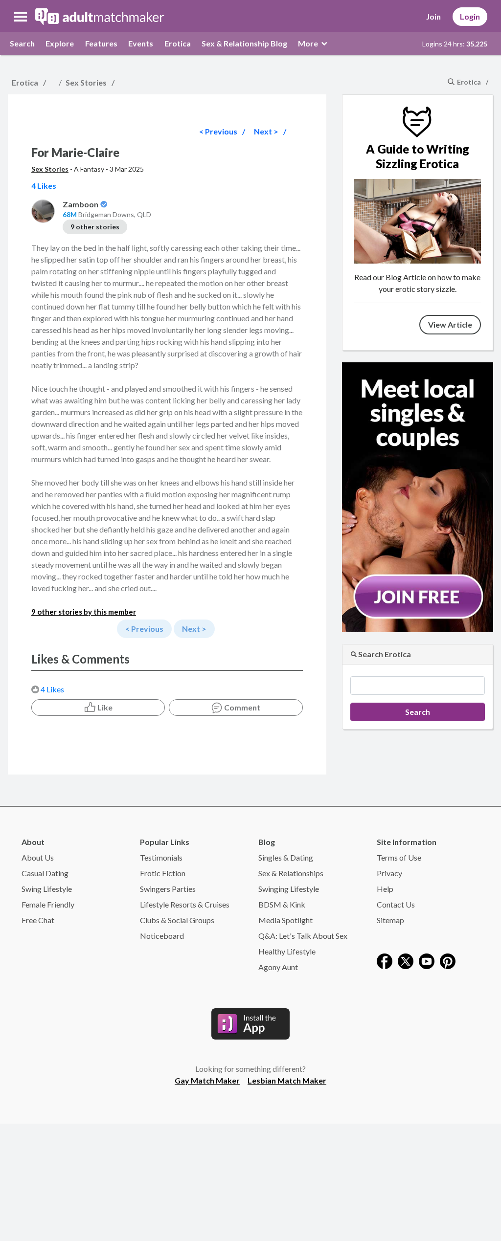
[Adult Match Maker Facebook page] (384, 960)
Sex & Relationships (290, 873)
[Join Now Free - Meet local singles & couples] (417, 496)
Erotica (177, 43)
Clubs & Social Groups (177, 920)
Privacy (389, 873)
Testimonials (161, 857)
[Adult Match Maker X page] (405, 960)
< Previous (218, 131)
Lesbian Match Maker (287, 1080)
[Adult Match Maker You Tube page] (426, 960)
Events (140, 43)
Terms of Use (399, 857)
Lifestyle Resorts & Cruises (184, 904)
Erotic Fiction (162, 873)
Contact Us (396, 904)
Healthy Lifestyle (287, 951)
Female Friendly (48, 904)
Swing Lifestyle (47, 888)
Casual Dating (45, 873)
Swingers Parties (168, 888)
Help (385, 888)
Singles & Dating (285, 857)
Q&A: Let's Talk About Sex (302, 935)
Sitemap (390, 920)
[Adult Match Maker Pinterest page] (447, 960)
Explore (60, 43)
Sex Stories (86, 82)
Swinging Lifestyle (288, 888)
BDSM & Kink (281, 904)
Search (22, 43)
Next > (266, 131)
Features (101, 43)
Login (470, 16)
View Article (450, 324)
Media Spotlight (285, 920)
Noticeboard (162, 935)
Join (433, 16)
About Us (38, 857)
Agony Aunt (278, 967)
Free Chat (38, 920)
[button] (20, 16)
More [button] (308, 43)
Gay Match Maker (207, 1080)
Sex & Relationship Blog (244, 43)
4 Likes (52, 689)
